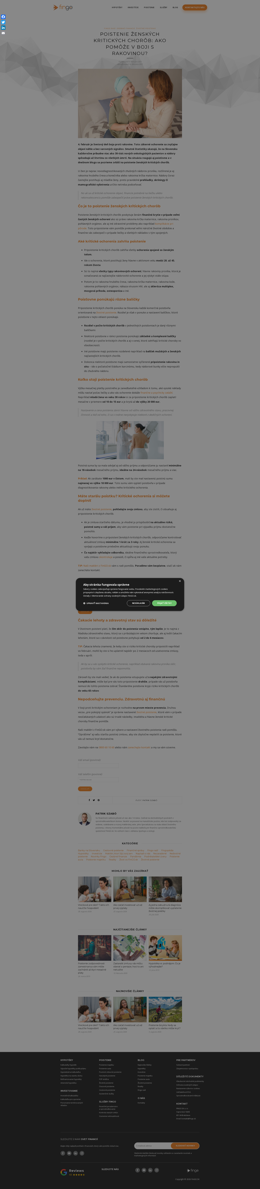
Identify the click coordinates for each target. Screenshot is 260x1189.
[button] (96, 603)
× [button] (180, 581)
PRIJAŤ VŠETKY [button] (164, 603)
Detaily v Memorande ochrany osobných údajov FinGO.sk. (109, 595)
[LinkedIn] (3, 27)
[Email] (3, 33)
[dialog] (130, 594)
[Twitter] (3, 22)
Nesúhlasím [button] (138, 603)
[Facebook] (3, 16)
